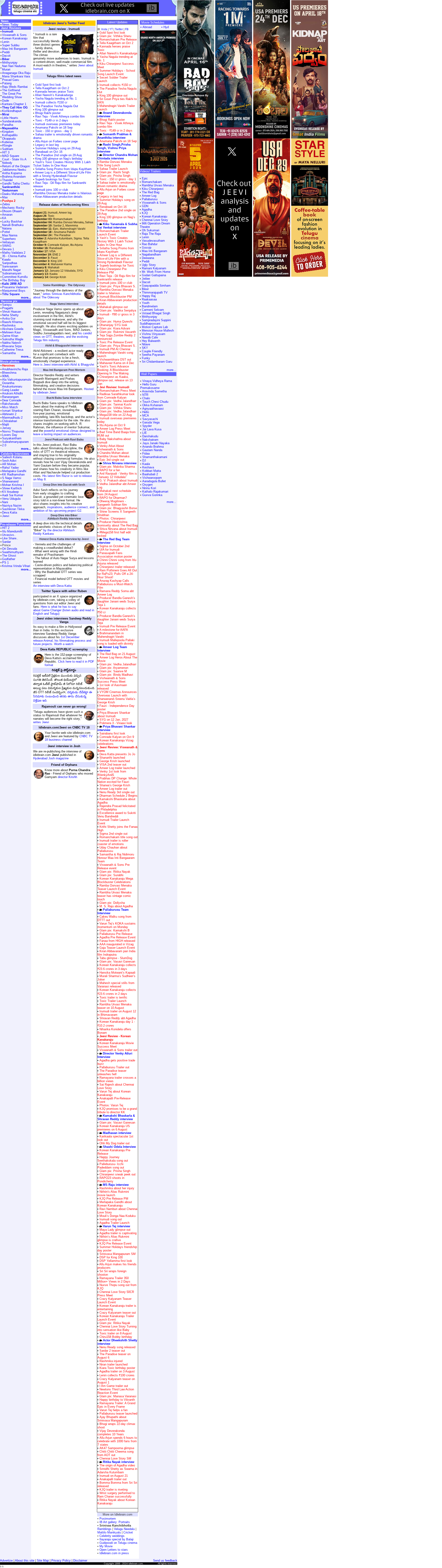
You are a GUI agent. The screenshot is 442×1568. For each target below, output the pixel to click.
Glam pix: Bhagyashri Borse (118, 508)
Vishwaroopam (152, 477)
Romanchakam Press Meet (117, 390)
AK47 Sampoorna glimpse (116, 1448)
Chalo (146, 398)
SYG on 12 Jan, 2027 (113, 719)
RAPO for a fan (109, 470)
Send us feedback (165, 1560)
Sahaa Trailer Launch (113, 168)
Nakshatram (150, 439)
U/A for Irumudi (109, 549)
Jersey (6, 428)
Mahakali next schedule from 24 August (114, 492)
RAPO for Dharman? (113, 497)
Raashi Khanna (12, 322)
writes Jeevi (41, 722)
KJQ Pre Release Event (115, 1243)
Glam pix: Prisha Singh (114, 175)
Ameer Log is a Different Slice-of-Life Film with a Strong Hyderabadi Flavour (62, 174)
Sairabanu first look (112, 733)
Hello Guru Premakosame (150, 386)
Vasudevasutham (153, 240)
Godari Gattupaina (154, 275)
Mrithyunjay (149, 316)
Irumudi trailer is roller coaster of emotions (112, 842)
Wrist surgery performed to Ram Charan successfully (116, 1494)
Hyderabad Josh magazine (51, 758)
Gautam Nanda (152, 450)
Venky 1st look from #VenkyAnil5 (111, 773)
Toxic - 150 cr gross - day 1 (53, 131)
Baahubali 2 (150, 474)
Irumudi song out (110, 1219)
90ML (5, 376)
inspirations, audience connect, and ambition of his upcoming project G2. (63, 508)
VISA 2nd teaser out (112, 764)
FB (126, 29)
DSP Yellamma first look (115, 1261)
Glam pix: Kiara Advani (114, 328)
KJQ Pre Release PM (113, 1198)
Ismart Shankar (12, 410)
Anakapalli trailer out (113, 1479)
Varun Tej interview (116, 1226)
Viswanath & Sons (154, 202)
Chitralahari (9, 421)
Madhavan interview (117, 1133)
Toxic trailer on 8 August (115, 1333)
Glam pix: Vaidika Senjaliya (117, 310)
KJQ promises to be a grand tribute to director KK (117, 1110)
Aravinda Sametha (154, 391)
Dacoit (146, 282)
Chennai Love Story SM (115, 1458)
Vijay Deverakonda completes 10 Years (111, 1432)
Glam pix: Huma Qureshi (115, 321)
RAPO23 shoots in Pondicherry (110, 1179)
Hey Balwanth (151, 341)
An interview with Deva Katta (52, 585)
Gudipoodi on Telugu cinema (118, 1543)
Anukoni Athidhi (12, 393)
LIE (144, 433)
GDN (145, 206)
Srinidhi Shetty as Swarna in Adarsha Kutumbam (117, 1470)
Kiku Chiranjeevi (152, 189)
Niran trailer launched (113, 1364)
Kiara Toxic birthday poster (117, 1368)
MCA (145, 415)
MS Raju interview (116, 1184)
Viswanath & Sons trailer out (118, 1050)
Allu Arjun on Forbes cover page (56, 141)
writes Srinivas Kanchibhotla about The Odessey (57, 295)
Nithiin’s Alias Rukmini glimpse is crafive (113, 1238)
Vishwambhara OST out (115, 359)
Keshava (148, 467)
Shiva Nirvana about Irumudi (118, 529)
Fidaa (146, 453)
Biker (145, 289)
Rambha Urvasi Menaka (158, 185)
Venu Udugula (11, 498)
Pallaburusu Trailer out (114, 1067)
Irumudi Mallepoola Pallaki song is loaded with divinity (115, 641)
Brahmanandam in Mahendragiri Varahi (110, 634)
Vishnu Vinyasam (153, 334)
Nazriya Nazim (12, 505)
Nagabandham (151, 254)
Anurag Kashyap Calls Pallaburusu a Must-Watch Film (115, 584)
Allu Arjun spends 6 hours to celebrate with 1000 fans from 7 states (117, 1441)
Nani (5, 502)
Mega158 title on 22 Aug (115, 415)
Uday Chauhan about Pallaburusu (112, 849)
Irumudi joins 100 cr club (51, 189)
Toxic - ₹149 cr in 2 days (51, 120)
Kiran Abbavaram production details (58, 196)
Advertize (6, 1560)
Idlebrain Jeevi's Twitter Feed (64, 23)
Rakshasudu (10, 403)
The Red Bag (150, 192)
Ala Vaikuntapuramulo (16, 379)
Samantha (9, 353)
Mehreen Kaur (11, 332)
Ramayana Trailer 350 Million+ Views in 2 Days (113, 1279)
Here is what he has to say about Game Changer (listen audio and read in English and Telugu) (63, 610)
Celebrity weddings (112, 1536)
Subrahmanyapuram (15, 441)
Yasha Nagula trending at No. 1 (55, 98)
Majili (5, 424)
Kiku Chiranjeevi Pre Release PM (112, 270)
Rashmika (8, 325)
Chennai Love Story (155, 220)
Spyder (147, 426)
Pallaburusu (149, 199)
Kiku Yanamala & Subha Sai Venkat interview (117, 225)
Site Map (43, 1560)
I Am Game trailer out (113, 1386)
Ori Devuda (9, 548)
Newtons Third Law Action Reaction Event (115, 1391)
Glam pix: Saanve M (113, 671)
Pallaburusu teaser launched (118, 1413)
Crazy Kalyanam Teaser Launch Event (114, 1300)
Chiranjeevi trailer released (117, 567)
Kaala (146, 464)
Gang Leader (10, 390)
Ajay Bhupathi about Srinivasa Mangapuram (112, 1418)
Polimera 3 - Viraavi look (115, 723)
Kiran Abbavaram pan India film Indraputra (116, 952)
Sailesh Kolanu (12, 457)
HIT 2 (5, 528)
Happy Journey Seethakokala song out (112, 1158)
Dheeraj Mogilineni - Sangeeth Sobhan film (112, 502)
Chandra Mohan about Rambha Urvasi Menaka (113, 454)
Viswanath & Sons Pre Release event (113, 866)
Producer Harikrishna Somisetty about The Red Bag (117, 523)
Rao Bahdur (149, 244)
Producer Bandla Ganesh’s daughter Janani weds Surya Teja (116, 619)
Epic (145, 178)
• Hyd (165, 27)
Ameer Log (149, 195)
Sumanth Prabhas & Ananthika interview (114, 135)
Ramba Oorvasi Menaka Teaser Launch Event (114, 887)
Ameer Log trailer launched (117, 768)
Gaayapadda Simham (156, 285)
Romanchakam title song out (118, 837)
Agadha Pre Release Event (117, 937)
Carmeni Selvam (153, 309)
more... (171, 370)
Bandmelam (150, 306)
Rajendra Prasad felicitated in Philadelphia (116, 807)
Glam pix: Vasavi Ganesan (117, 961)
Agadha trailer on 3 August (117, 1371)
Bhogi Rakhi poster (47, 113)
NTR (145, 394)
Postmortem (107, 1518)
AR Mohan (9, 464)
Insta (104, 29)
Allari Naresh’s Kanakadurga (53, 95)
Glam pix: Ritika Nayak (114, 871)
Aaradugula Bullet (154, 481)
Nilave (146, 344)
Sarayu (7, 304)
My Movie (106, 1546)
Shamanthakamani (154, 457)
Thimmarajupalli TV (155, 292)
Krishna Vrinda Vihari (16, 566)
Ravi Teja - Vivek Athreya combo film (60, 116)
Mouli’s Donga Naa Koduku (117, 1216)
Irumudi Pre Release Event (117, 626)
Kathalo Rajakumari (155, 491)
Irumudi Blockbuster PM (115, 296)
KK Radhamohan (13, 474)
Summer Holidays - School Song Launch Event (116, 72)
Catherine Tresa (12, 349)
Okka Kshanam (152, 405)
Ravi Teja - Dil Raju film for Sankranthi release (116, 277)
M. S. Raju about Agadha (116, 906)
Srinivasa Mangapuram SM (117, 1254)
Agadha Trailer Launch (114, 1222)
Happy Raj (149, 296)
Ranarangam (10, 397)
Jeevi (5, 516)
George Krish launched (114, 761)
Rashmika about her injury (116, 1188)
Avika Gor (8, 318)
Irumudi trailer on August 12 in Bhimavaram (116, 1013)
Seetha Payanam (153, 354)
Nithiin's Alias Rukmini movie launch (113, 1193)
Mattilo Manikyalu (109, 1532)
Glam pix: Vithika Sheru (115, 36)
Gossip (146, 247)
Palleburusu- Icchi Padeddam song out (110, 1165)
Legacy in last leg (47, 145)
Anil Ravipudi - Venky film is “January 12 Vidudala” (117, 475)
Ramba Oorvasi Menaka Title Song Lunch (114, 163)
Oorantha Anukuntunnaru (12, 384)
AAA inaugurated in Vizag (116, 944)
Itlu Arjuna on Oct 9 (112, 425)
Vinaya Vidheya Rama (157, 381)
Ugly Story (149, 265)
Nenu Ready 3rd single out (117, 792)
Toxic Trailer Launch (112, 1001)
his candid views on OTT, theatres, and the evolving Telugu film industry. (62, 337)
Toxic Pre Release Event (116, 342)
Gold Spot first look (47, 84)
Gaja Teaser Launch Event (117, 947)
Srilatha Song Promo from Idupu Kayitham (63, 169)
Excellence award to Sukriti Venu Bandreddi (116, 814)
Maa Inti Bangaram (154, 251)
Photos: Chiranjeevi (112, 518)
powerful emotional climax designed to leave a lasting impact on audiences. (64, 432)
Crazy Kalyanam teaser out (117, 1312)
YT (111, 29)
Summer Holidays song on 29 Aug (58, 148)
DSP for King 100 (111, 1257)
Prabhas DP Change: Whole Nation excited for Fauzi (117, 780)
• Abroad (146, 27)
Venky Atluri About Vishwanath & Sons (110, 447)
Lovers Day (9, 435)
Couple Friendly (152, 351)
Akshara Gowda (12, 329)
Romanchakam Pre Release (118, 39)
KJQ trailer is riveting (113, 1489)
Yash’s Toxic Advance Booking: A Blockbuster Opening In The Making (113, 370)
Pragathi (7, 308)
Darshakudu (150, 436)
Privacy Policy (61, 1560)
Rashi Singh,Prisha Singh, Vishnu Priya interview (114, 148)
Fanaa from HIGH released (117, 941)
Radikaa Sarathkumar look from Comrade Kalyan (116, 395)
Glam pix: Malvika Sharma (117, 466)
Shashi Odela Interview (119, 1146)
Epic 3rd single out (111, 459)
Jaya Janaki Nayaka (155, 443)
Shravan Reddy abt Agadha (117, 1018)
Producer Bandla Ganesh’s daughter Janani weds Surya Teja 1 (116, 601)
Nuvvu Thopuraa (13, 431)
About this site (24, 1560)
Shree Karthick (12, 488)
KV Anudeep (10, 491)
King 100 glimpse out (48, 109)
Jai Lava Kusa (151, 429)
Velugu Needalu (124, 1529)
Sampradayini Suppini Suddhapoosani (155, 321)
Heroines (8, 365)
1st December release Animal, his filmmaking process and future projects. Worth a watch (62, 640)
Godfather (8, 559)
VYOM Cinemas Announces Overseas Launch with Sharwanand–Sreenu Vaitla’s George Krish (117, 697)
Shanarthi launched (112, 757)
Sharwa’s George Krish (114, 785)
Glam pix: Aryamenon (113, 667)
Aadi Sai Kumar (12, 495)
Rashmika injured (110, 1361)
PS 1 (5, 562)
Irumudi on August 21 (113, 1475)
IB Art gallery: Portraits (114, 1522)
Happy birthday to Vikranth (117, 1399)
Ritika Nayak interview (118, 1462)
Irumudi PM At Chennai (114, 349)
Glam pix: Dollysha (112, 902)
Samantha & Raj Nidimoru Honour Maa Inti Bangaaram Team (116, 858)
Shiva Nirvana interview (120, 463)
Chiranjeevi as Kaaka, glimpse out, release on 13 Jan (115, 380)
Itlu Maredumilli (12, 531)
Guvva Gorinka (152, 495)
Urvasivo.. (9, 535)
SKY (145, 347)
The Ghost (9, 555)
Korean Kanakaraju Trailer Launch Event (115, 1317)
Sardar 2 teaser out (112, 1350)
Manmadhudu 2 (12, 417)
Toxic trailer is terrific (113, 997)
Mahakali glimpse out (113, 307)
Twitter (119, 29)
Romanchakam (152, 182)
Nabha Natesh (11, 342)
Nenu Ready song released (117, 1347)
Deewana (148, 258)
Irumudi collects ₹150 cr (50, 102)
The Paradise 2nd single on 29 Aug (58, 155)
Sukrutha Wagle (12, 339)
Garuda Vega (151, 422)
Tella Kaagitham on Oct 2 (51, 88)
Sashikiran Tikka (13, 509)
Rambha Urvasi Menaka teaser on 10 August (114, 1006)
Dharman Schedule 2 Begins (118, 795)
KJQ (145, 213)
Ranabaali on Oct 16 (48, 151)
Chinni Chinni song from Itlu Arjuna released (116, 561)
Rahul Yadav (10, 467)
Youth (145, 303)
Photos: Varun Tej (111, 1105)
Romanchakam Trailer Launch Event (113, 232)
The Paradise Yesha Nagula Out (56, 106)
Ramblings (104, 1529)
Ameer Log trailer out (113, 788)
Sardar (6, 541)
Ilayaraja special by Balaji (116, 1539)
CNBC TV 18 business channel (69, 737)
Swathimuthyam (12, 552)
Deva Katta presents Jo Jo (117, 754)
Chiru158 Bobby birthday (115, 1337)
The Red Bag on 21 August (117, 654)
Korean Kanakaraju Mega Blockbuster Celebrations (115, 880)
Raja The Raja (151, 233)
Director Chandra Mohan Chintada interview (117, 156)
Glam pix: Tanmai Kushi (115, 404)
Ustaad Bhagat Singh (156, 313)
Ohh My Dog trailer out (114, 1143)
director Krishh (67, 777)
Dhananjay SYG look (113, 325)
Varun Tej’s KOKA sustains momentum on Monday (116, 925)
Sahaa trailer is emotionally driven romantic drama (116, 184)
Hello (145, 412)
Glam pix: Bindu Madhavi (116, 674)
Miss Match (10, 407)
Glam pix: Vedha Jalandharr (117, 401)
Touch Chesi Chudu (155, 401)
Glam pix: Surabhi (111, 875)
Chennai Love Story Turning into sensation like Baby (117, 1328)
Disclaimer (80, 1560)
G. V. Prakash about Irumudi (118, 480)
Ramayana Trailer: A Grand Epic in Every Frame (116, 1404)
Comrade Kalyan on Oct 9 (116, 737)
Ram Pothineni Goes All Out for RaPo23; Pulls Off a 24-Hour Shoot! (117, 574)
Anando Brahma (153, 446)
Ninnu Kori (149, 488)
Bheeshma (9, 372)
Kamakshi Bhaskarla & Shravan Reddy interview (116, 1117)
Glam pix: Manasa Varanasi (117, 1396)
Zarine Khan (10, 336)
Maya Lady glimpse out (115, 1229)
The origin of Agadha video (117, 1465)
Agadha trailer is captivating (118, 1233)
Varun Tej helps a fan (113, 1410)
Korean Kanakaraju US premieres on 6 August (113, 1127)
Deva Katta (9, 512)
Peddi (145, 261)
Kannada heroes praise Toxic (54, 91)
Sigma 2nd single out (113, 833)
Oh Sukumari (150, 230)
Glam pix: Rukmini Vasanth (117, 332)
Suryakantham (11, 438)
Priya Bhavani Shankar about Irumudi (113, 714)
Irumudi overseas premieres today (58, 124)
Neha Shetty (10, 315)
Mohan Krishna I (13, 485)
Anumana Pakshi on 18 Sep (54, 127)
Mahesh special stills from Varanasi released (115, 984)
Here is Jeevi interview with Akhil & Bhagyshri (63, 364)
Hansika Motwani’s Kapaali (117, 972)
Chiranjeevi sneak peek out (117, 1174)
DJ (144, 460)
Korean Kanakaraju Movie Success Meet (115, 1044)
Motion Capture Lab (155, 327)
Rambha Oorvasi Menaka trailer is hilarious (63, 193)
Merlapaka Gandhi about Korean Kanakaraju (114, 1203)
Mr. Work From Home (156, 271)
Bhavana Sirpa (12, 346)
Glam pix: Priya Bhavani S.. (118, 286)
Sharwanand (10, 481)
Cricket (128, 1532)
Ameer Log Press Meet (114, 428)
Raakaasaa (149, 299)
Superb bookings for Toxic (52, 179)
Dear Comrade (11, 400)
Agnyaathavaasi (153, 408)
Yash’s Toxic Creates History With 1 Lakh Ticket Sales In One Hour (62, 163)
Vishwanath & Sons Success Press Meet (111, 679)
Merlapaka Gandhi (14, 471)
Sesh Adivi (9, 460)
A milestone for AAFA (113, 629)
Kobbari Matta (151, 471)
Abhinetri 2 (9, 414)
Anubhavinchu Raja (15, 369)
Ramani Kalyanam (154, 268)
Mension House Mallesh (158, 330)
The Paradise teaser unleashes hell (111, 1072)
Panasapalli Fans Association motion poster (114, 554)
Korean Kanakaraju (154, 216)
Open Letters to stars (113, 1549)
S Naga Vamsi (11, 478)
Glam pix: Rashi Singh (114, 172)
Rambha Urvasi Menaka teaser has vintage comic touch (114, 896)
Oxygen (147, 484)
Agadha (147, 209)
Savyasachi (150, 419)
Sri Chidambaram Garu (157, 361)
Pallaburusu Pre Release (115, 934)
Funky (146, 358)
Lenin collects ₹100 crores (116, 1375)
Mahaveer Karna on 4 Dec (116, 363)
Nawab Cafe (150, 337)
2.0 (4, 445)
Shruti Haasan (11, 311)
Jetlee (146, 278)
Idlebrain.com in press (114, 1553)
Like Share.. (10, 538)
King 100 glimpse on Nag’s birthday (58, 158)
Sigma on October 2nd (114, 546)
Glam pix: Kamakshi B (114, 930)
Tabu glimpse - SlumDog (115, 958)
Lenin (145, 237)
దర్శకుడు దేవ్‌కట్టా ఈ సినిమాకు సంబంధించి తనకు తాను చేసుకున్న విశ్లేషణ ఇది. (62, 696)
